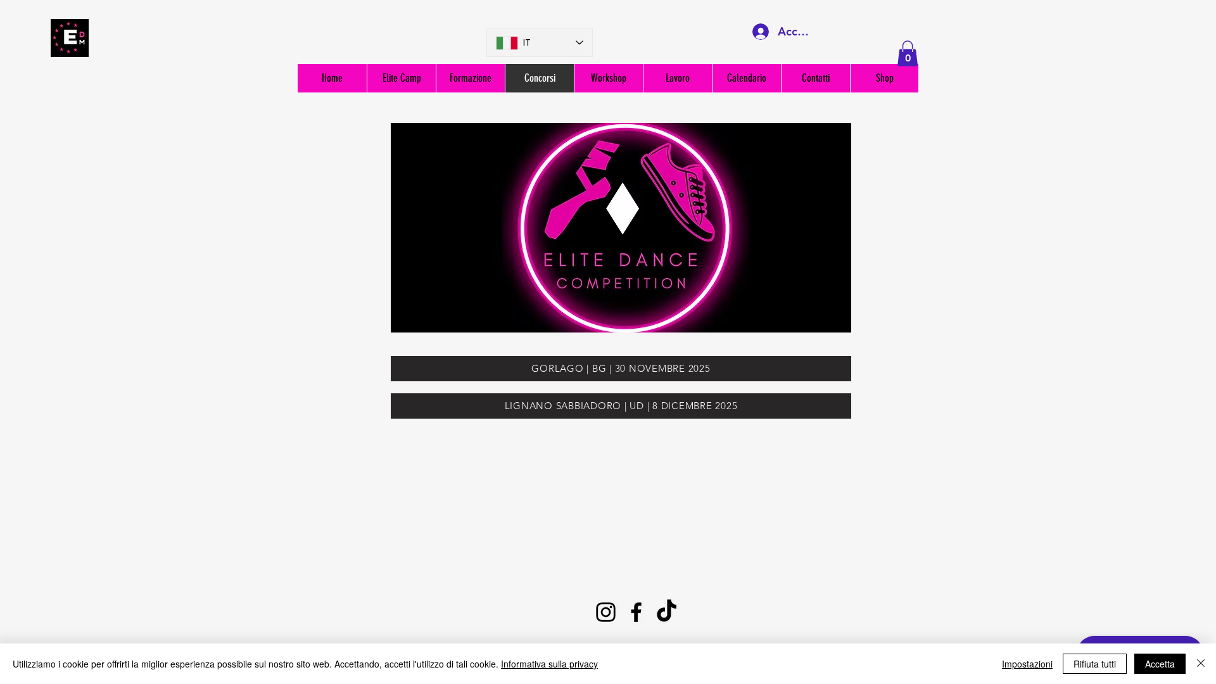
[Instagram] (606, 612)
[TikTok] (667, 612)
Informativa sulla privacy (549, 663)
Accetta (1160, 663)
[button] (907, 53)
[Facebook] (636, 612)
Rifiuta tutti (1095, 663)
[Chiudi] (1200, 664)
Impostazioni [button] (1027, 663)
